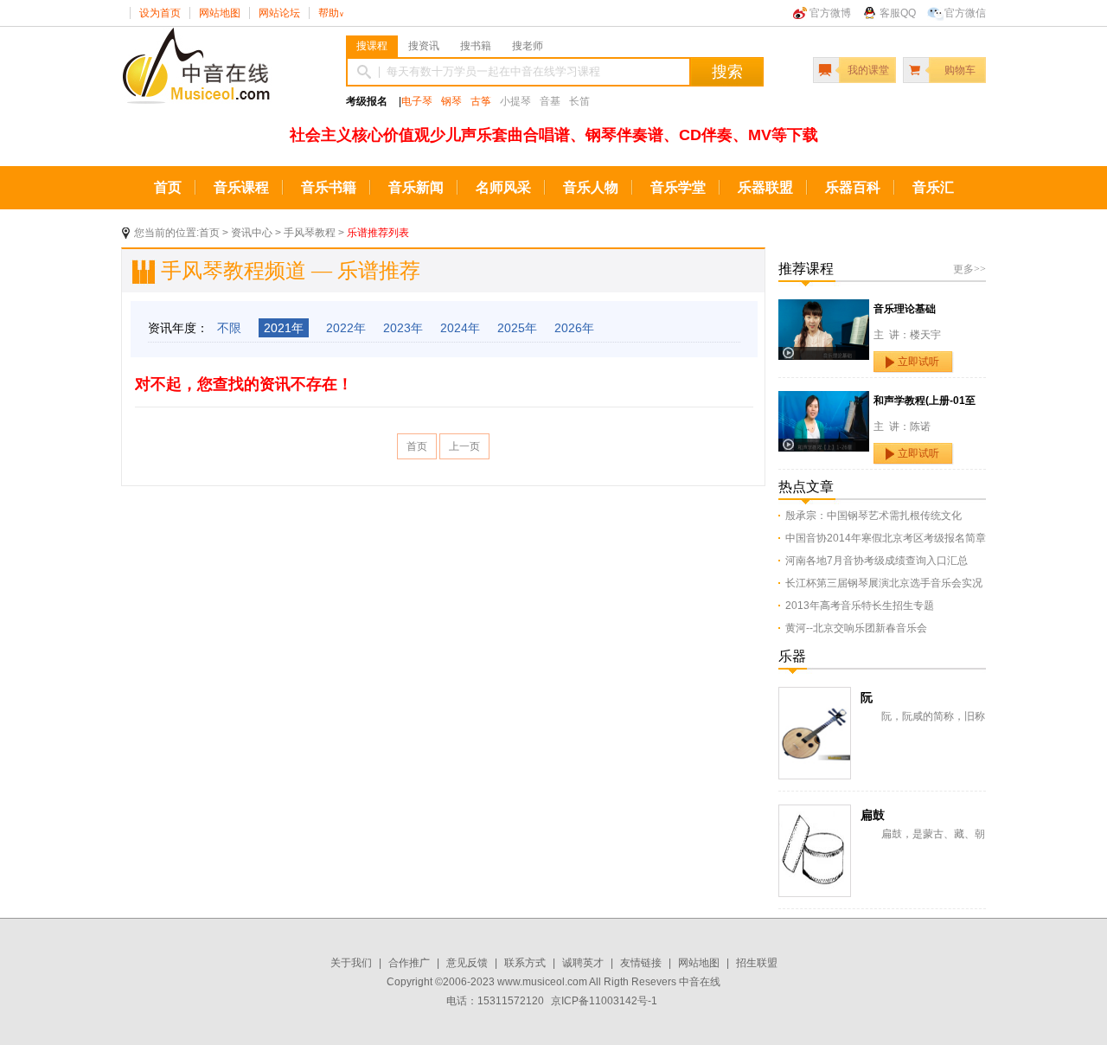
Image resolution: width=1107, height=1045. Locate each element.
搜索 (727, 71)
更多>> (969, 269)
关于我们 (351, 963)
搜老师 (527, 46)
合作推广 (409, 963)
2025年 (517, 328)
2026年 (574, 328)
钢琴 (451, 101)
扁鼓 (873, 815)
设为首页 (160, 13)
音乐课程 (241, 187)
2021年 (284, 328)
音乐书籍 (328, 187)
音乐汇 (933, 187)
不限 (229, 328)
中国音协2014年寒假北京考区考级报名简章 (885, 538)
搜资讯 (423, 46)
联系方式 (525, 963)
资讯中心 (251, 233)
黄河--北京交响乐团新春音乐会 (856, 628)
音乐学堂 (678, 187)
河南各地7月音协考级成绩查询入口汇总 (876, 561)
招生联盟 (756, 963)
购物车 (960, 70)
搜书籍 (475, 46)
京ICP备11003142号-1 (604, 1001)
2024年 (460, 328)
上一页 (464, 446)
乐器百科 (852, 187)
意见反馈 (467, 963)
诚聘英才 (583, 963)
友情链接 (641, 963)
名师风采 (503, 187)
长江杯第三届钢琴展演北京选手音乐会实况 (883, 583)
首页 (168, 187)
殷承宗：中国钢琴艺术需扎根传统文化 (873, 516)
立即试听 (918, 362)
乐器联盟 (765, 187)
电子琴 (416, 101)
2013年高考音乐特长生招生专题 (859, 605)
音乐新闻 (416, 187)
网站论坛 (279, 13)
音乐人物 (590, 187)
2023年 (403, 328)
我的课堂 (868, 70)
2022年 (346, 328)
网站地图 (219, 13)
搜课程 (371, 46)
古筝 (480, 101)
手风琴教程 (310, 233)
